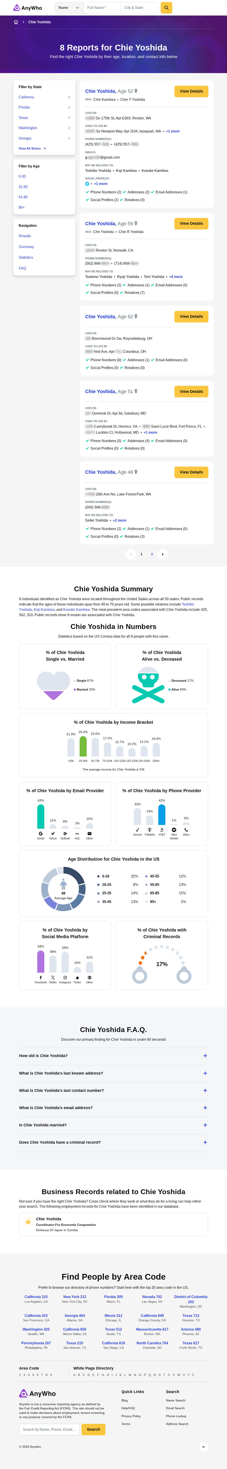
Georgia (25, 138)
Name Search (175, 1400)
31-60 (23, 187)
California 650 (74, 1329)
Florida (24, 107)
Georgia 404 (75, 1316)
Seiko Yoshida (96, 520)
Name (63, 8)
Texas (23, 118)
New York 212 (74, 1297)
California (26, 97)
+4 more (176, 277)
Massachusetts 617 (152, 1329)
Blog (124, 1400)
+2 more (119, 520)
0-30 (22, 176)
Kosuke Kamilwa (155, 171)
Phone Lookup (176, 1416)
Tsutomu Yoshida (98, 277)
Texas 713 (190, 1316)
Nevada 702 (152, 1297)
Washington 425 (36, 1329)
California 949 (152, 1316)
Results (25, 236)
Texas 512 (113, 1329)
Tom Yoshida (154, 277)
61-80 (23, 197)
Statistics (26, 257)
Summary (26, 247)
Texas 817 (190, 1343)
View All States (30, 148)
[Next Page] (162, 554)
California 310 (36, 1297)
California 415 (36, 1316)
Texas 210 (74, 1343)
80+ (22, 207)
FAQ (22, 268)
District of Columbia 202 (190, 1299)
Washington (28, 128)
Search (93, 1429)
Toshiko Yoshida (98, 171)
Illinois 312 (113, 1316)
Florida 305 (113, 1297)
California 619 (113, 1343)
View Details (191, 91)
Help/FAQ (128, 1408)
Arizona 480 (191, 1329)
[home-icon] (16, 22)
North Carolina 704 (152, 1343)
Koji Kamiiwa (126, 171)
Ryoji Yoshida (128, 277)
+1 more (173, 131)
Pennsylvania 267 (36, 1343)
